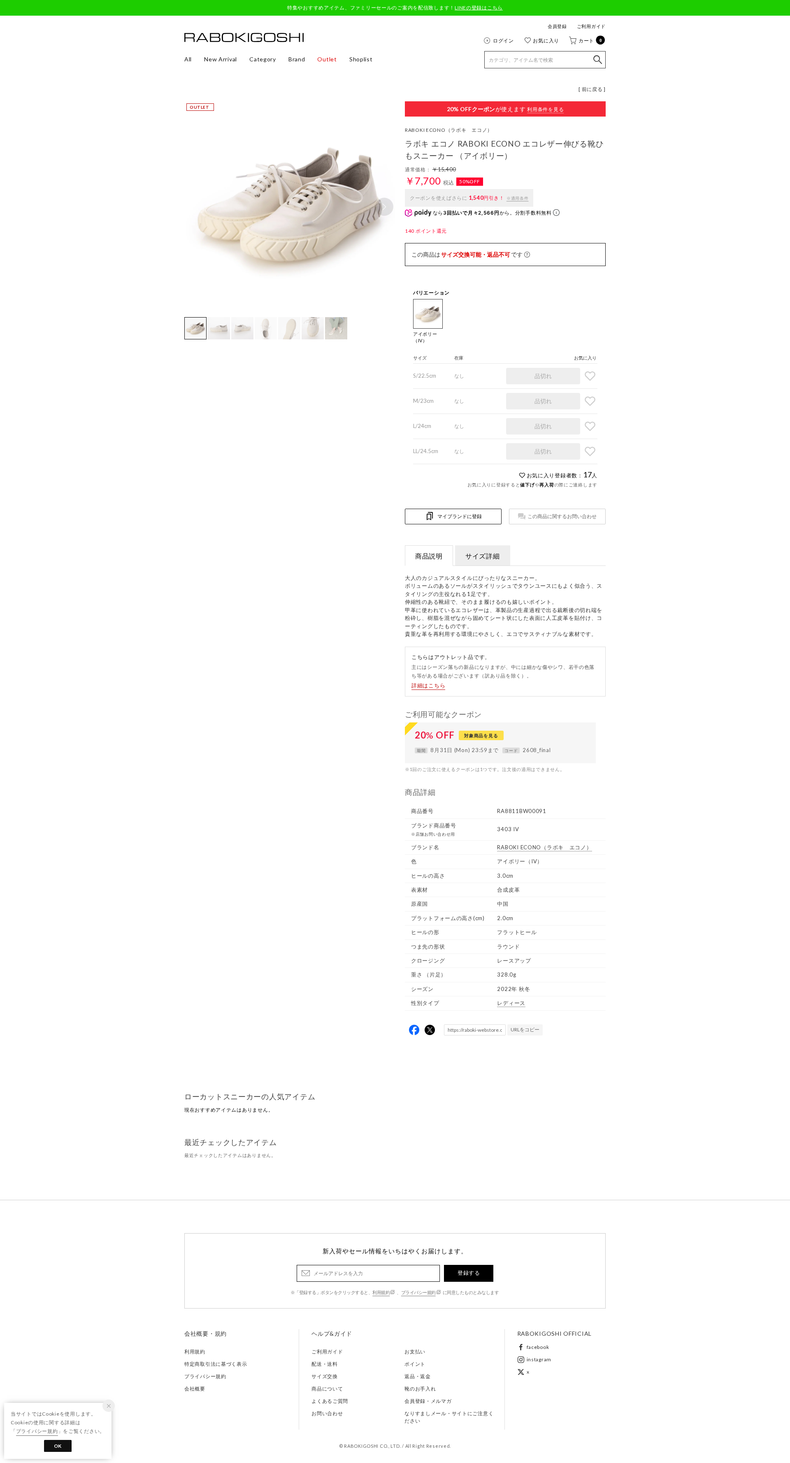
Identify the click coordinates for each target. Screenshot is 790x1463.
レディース (511, 1003)
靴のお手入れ (420, 1389)
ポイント (414, 1364)
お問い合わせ (327, 1413)
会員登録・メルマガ (427, 1401)
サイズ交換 (324, 1376)
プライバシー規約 (418, 1292)
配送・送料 (324, 1364)
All (188, 59)
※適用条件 (518, 198)
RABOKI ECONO (449, 130)
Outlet (327, 59)
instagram (539, 1359)
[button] (384, 207)
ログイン (503, 40)
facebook (538, 1347)
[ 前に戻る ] (592, 89)
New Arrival (220, 59)
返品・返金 (417, 1376)
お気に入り (546, 40)
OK (58, 1446)
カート (590, 40)
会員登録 (557, 26)
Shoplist (361, 59)
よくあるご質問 (329, 1401)
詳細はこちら (428, 685)
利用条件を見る (545, 109)
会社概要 (194, 1389)
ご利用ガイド (591, 26)
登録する (469, 1272)
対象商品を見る (481, 735)
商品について (327, 1389)
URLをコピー (525, 1029)
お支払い (414, 1351)
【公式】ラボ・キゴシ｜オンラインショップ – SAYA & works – (244, 37)
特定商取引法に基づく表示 (215, 1364)
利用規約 (381, 1292)
